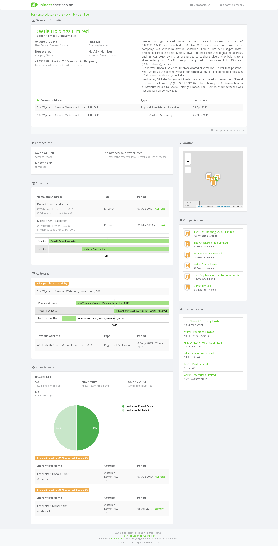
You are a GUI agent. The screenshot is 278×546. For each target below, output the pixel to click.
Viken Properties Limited (199, 353)
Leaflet (200, 206)
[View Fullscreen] (188, 170)
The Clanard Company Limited (202, 321)
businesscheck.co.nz (43, 14)
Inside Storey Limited (206, 264)
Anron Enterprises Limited (200, 375)
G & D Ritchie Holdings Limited (203, 342)
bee (86, 14)
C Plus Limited (202, 286)
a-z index (64, 14)
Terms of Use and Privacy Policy (139, 535)
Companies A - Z (203, 5)
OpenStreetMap (223, 206)
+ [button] (188, 156)
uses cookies (117, 538)
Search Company (233, 5)
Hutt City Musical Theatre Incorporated (217, 275)
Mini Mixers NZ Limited (208, 253)
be (79, 14)
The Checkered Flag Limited (211, 242)
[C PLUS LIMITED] (208, 176)
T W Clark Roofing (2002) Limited (214, 232)
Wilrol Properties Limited (199, 332)
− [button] (188, 161)
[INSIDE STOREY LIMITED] (214, 183)
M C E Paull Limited (196, 364)
